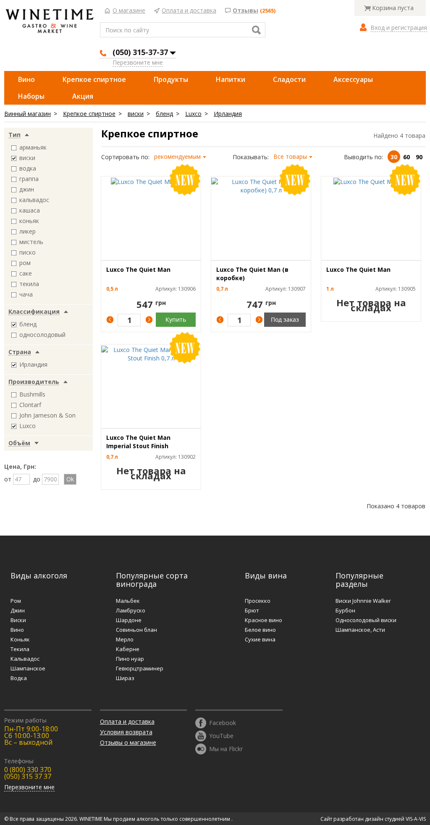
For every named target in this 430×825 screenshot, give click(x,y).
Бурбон (345, 610)
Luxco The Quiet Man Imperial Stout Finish (138, 442)
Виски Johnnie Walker (363, 600)
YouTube (221, 735)
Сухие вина (260, 639)
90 (419, 157)
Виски (18, 620)
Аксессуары (353, 79)
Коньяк (20, 639)
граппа (29, 179)
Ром (15, 600)
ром (25, 263)
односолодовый (42, 335)
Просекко (257, 600)
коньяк (29, 221)
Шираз (125, 678)
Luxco (193, 114)
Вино (26, 79)
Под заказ (285, 319)
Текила (19, 649)
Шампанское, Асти (360, 629)
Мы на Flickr (226, 748)
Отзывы (245, 10)
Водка (18, 678)
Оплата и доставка (189, 10)
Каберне (127, 649)
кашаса (29, 210)
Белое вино (260, 629)
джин (26, 189)
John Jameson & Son (47, 415)
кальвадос (34, 200)
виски (136, 114)
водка (27, 168)
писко (27, 252)
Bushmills (32, 394)
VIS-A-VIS (416, 818)
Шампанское (27, 668)
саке (25, 273)
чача (26, 294)
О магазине (129, 10)
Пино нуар (130, 658)
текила (29, 284)
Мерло (125, 639)
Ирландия (228, 114)
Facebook (222, 722)
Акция (82, 96)
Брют (252, 610)
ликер (27, 231)
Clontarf (30, 405)
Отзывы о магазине (128, 742)
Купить (175, 319)
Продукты (171, 79)
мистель (31, 242)
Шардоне (129, 620)
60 (406, 157)
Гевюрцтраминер (139, 668)
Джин (17, 610)
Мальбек (128, 600)
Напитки (230, 79)
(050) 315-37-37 (140, 52)
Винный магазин (27, 114)
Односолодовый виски (366, 620)
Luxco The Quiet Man (138, 269)
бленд (164, 114)
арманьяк (33, 147)
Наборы (31, 96)
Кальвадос (24, 658)
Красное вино (263, 620)
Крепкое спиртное (94, 79)
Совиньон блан (136, 629)
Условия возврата (126, 732)
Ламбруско (130, 610)
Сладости (289, 79)
